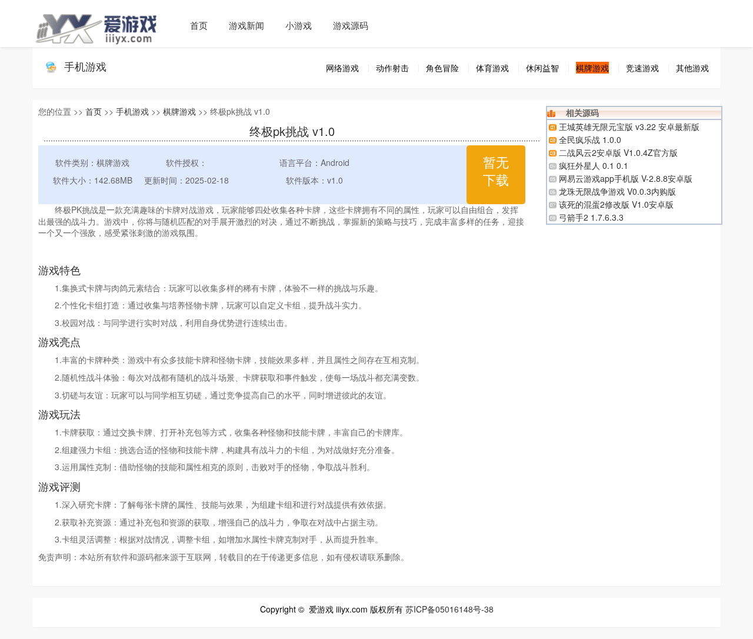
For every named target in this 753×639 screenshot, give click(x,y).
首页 (199, 25)
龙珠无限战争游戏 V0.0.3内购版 (617, 191)
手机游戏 (85, 66)
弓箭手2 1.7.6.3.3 (591, 217)
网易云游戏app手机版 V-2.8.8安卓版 (625, 178)
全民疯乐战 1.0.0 (590, 139)
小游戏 (298, 25)
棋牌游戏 (179, 111)
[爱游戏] (105, 23)
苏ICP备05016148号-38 (449, 609)
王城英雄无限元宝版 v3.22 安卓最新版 (629, 126)
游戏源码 (350, 25)
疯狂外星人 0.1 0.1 (593, 165)
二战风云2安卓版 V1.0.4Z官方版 (618, 152)
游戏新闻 (246, 25)
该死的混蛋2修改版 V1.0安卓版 (616, 204)
